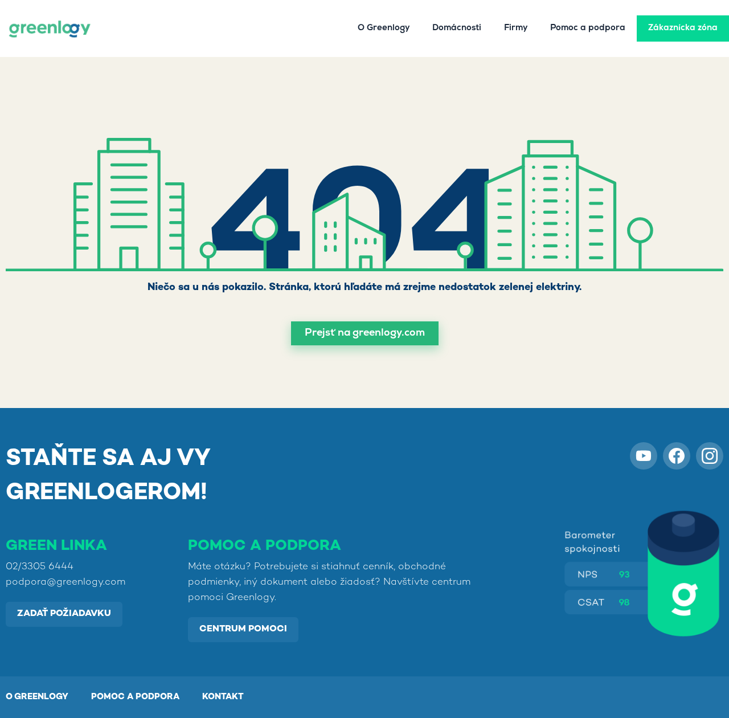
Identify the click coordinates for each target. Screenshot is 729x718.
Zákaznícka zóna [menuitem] (683, 28)
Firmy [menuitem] (515, 28)
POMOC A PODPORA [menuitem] (135, 696)
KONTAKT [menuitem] (223, 696)
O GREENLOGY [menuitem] (37, 696)
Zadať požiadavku (64, 614)
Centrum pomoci (243, 629)
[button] (365, 333)
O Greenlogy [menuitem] (383, 28)
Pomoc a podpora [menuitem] (587, 28)
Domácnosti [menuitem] (456, 28)
